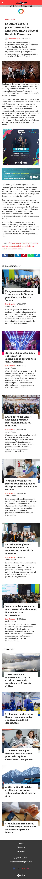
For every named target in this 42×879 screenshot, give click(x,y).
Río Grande (10, 19)
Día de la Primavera (30, 243)
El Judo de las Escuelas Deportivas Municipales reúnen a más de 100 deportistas (19, 719)
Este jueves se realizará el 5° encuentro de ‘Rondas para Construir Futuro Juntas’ (19, 296)
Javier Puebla (14, 39)
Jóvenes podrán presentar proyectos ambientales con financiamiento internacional (20, 611)
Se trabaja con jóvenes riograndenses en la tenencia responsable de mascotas (19, 549)
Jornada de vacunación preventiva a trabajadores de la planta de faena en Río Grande (21, 485)
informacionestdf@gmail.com (21, 862)
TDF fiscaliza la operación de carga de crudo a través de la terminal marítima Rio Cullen (18, 680)
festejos (5, 246)
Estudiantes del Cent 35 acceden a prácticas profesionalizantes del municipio (18, 421)
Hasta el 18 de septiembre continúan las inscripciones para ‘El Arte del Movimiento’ (20, 357)
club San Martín (14, 243)
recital (4, 249)
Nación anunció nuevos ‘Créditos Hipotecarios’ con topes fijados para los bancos (20, 828)
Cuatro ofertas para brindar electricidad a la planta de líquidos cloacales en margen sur (19, 755)
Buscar (22, 851)
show (20, 249)
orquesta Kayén (28, 246)
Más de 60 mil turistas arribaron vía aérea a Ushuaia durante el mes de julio (20, 792)
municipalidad (15, 246)
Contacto (21, 844)
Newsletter (21, 847)
